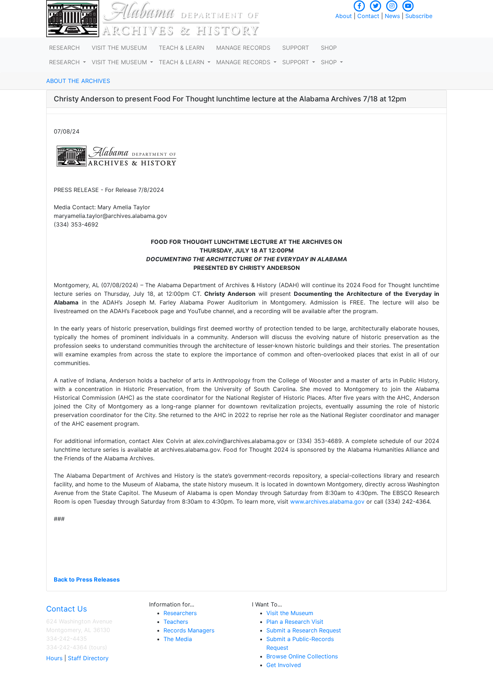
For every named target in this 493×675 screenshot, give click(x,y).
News (392, 15)
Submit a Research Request (303, 630)
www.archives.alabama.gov (327, 501)
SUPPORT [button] (295, 47)
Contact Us (66, 608)
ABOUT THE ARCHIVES (78, 80)
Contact (368, 15)
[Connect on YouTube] (408, 5)
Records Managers (188, 630)
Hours (54, 658)
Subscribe (418, 15)
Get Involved (283, 665)
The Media (177, 639)
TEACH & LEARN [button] (181, 47)
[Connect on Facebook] (359, 5)
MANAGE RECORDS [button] (243, 47)
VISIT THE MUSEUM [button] (119, 47)
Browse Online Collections (302, 656)
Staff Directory (88, 658)
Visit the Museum (289, 613)
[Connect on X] (375, 5)
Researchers (180, 613)
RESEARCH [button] (64, 47)
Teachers (175, 621)
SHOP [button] (329, 47)
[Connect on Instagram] (392, 5)
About (343, 15)
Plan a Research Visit (294, 621)
